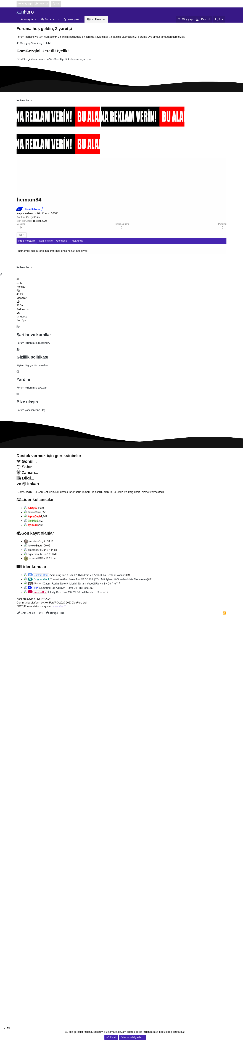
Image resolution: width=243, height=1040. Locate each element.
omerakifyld (34, 549)
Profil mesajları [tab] (27, 240)
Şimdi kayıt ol (39, 43)
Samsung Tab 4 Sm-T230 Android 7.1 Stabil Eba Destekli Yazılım (79, 574)
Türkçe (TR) (56, 612)
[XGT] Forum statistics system (42, 606)
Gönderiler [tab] (62, 240)
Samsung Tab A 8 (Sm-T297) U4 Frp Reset (61, 587)
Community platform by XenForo (52, 602)
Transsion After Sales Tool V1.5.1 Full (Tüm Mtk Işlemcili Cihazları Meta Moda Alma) (90, 579)
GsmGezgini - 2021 (31, 612)
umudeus (22, 316)
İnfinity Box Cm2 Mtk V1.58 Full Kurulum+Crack (68, 592)
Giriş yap (25, 43)
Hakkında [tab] (77, 240)
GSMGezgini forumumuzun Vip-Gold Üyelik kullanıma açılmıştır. (54, 59)
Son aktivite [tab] (46, 240)
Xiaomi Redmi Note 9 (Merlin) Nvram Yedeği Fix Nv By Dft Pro (75, 583)
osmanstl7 (34, 558)
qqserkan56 (35, 554)
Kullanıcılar (99, 19)
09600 (54, 213)
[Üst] (1, 274)
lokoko (32, 545)
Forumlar (50, 19)
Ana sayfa (27, 19)
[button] (35, 19)
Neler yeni (73, 19)
